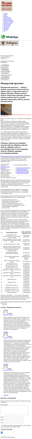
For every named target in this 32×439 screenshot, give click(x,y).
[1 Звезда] (3, 301)
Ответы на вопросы (9, 21)
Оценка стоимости (8, 20)
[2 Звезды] (9, 301)
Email (2, 419)
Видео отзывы (7, 24)
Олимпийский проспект (22, 173)
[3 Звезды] (14, 301)
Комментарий (4, 404)
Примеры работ (8, 19)
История (6, 29)
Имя (2, 417)
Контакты (6, 28)
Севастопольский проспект (23, 167)
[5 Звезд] (25, 301)
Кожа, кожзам (7, 17)
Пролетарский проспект (22, 170)
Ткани (5, 15)
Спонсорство (7, 25)
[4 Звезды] (20, 301)
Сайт (2, 422)
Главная (6, 13)
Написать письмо (8, 23)
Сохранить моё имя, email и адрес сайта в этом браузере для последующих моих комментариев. (16, 426)
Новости (6, 16)
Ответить (6, 332)
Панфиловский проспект (22, 171)
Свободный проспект (21, 169)
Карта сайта (7, 27)
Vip (4, 31)
